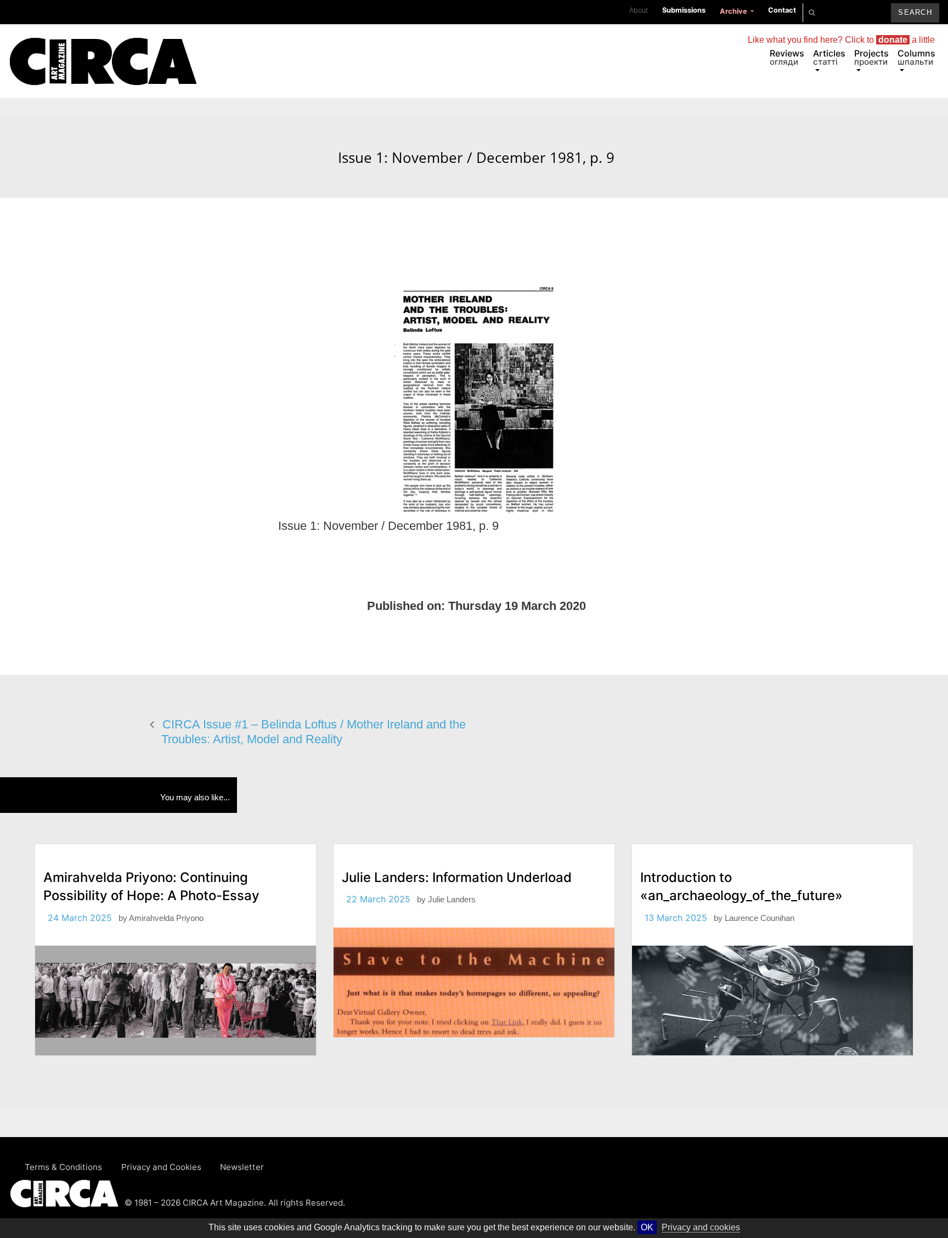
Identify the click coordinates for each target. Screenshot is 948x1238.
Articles (829, 57)
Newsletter (242, 1167)
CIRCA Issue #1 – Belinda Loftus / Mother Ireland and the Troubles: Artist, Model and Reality (313, 731)
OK (647, 1227)
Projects (871, 57)
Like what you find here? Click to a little (841, 39)
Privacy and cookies (701, 1227)
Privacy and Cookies (161, 1167)
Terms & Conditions (63, 1167)
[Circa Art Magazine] (103, 48)
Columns (916, 57)
